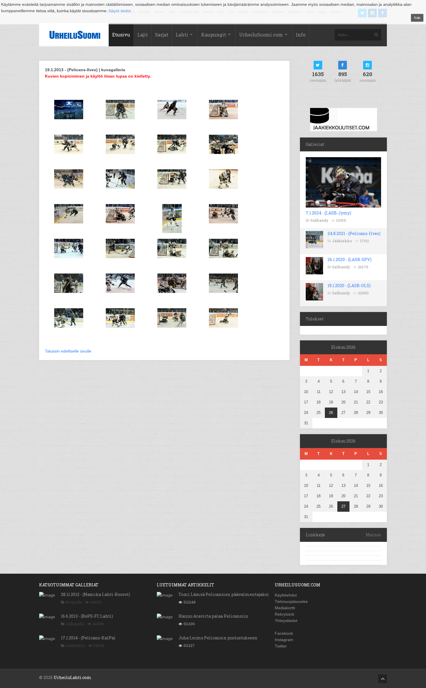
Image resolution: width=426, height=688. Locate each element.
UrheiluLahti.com (72, 677)
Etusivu (121, 35)
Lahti (182, 35)
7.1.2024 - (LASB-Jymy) (328, 213)
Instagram (284, 639)
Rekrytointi (284, 614)
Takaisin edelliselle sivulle (68, 351)
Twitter (281, 646)
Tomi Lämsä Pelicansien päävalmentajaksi (224, 594)
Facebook (284, 633)
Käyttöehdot (286, 595)
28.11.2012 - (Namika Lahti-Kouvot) (95, 594)
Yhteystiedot (286, 620)
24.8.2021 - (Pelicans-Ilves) (354, 233)
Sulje (417, 17)
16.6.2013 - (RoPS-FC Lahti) (87, 616)
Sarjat (161, 35)
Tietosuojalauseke (291, 601)
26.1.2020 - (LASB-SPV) (349, 259)
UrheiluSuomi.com (261, 35)
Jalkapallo (75, 623)
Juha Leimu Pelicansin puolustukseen (218, 638)
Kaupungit (213, 35)
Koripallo (73, 602)
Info (300, 35)
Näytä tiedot (120, 10)
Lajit (142, 35)
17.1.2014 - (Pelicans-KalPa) (88, 638)
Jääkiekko (342, 240)
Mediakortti (285, 608)
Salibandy (319, 220)
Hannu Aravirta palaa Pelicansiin (213, 616)
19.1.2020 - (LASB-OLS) (349, 285)
